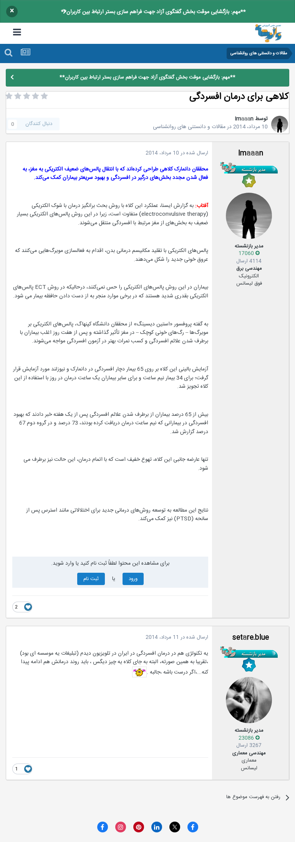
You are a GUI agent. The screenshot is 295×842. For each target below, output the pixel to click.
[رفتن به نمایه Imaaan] (279, 124)
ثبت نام (91, 579)
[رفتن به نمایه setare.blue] (249, 700)
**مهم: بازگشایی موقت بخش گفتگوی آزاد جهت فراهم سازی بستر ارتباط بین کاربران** (153, 12)
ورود (133, 579)
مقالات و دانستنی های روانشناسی (189, 127)
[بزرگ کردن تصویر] (139, 672)
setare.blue (250, 638)
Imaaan (244, 118)
